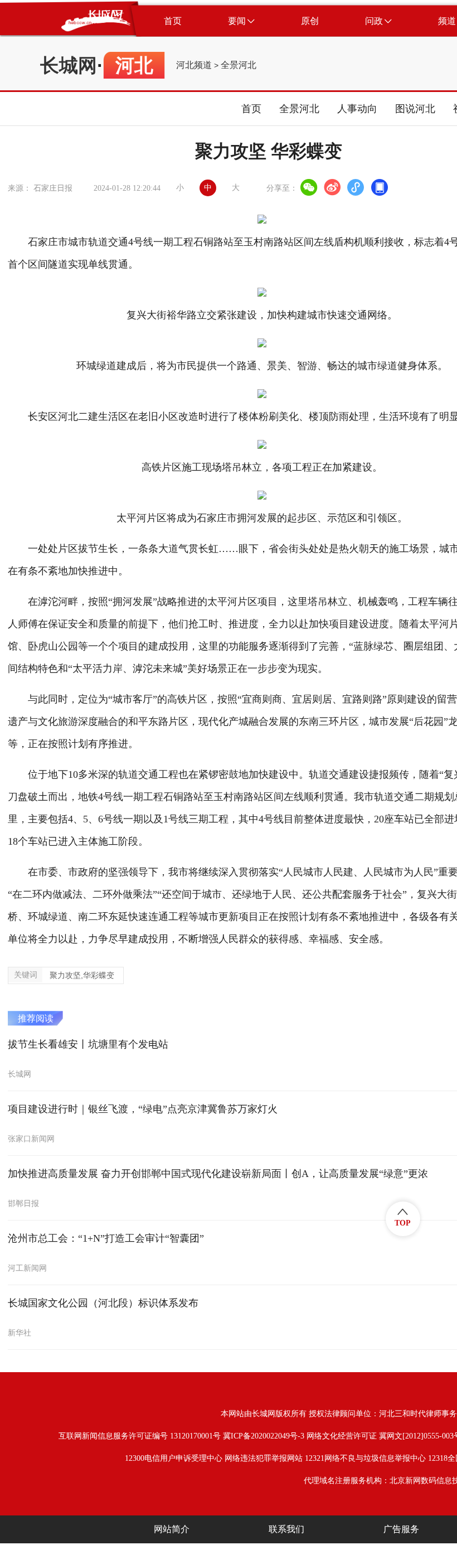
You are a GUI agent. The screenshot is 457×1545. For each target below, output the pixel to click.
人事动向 (357, 108)
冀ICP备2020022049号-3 (263, 1436)
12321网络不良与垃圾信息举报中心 (365, 1458)
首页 (251, 108)
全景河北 (238, 65)
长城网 (68, 65)
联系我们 (286, 1529)
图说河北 (415, 108)
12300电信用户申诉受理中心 (173, 1458)
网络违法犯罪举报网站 (264, 1458)
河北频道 (194, 65)
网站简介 (171, 1529)
